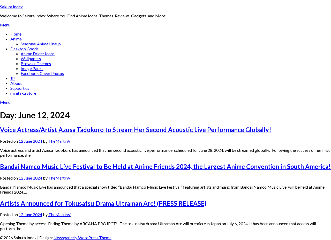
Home (15, 33)
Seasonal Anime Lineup (41, 43)
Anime (16, 38)
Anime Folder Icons (38, 53)
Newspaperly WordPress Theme (82, 237)
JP (12, 78)
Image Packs (32, 68)
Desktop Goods (24, 48)
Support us (19, 88)
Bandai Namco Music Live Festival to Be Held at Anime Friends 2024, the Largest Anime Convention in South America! (165, 166)
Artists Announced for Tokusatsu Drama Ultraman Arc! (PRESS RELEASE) (103, 203)
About (16, 83)
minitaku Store (23, 93)
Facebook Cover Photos (42, 73)
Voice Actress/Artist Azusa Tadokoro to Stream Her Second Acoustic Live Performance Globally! (135, 129)
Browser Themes (36, 63)
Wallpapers (31, 58)
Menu (5, 24)
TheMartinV (59, 141)
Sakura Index (11, 6)
